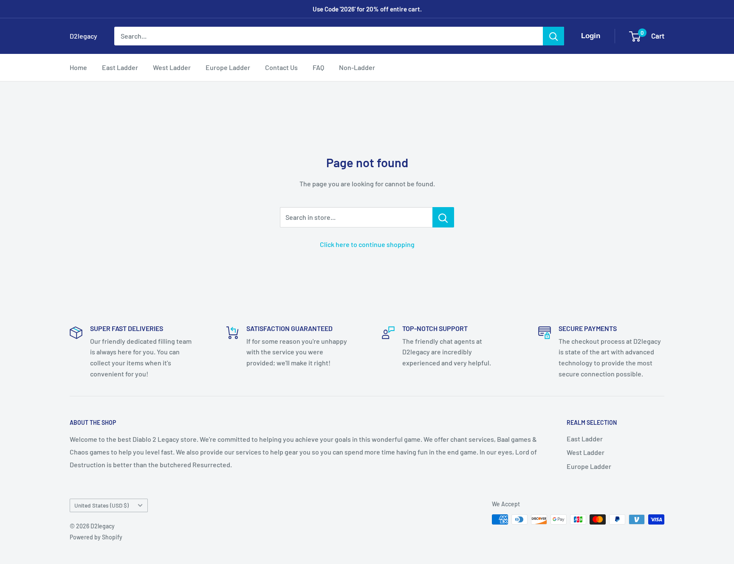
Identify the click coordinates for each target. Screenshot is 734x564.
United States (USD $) (101, 505)
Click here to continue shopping (367, 244)
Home (78, 67)
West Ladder (172, 67)
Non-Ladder (357, 67)
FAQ (318, 67)
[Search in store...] (443, 217)
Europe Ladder (228, 67)
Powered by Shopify (96, 537)
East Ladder (120, 67)
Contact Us (281, 67)
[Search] (553, 36)
